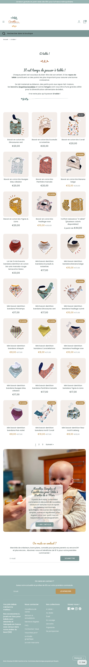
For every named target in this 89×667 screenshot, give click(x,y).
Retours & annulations (30, 616)
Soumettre (70, 558)
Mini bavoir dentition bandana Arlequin (16, 347)
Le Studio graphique (29, 637)
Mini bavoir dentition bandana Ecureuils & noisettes (44, 264)
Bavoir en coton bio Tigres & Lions (15, 220)
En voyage (50, 620)
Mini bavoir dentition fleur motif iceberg (73, 429)
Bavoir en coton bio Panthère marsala (44, 180)
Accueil (5, 39)
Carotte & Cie (22, 661)
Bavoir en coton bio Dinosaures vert (16, 140)
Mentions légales (32, 621)
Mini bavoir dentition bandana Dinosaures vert (44, 307)
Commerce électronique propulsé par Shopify (43, 661)
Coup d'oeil (16, 134)
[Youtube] (72, 608)
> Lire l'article (44, 524)
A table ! (13, 39)
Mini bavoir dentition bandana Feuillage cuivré (73, 307)
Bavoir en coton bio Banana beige (73, 180)
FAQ (26, 625)
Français (78, 658)
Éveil (48, 616)
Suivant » (50, 444)
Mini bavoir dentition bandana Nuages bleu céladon (16, 388)
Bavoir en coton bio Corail (73, 139)
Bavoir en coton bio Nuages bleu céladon (16, 180)
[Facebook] (69, 608)
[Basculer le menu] (3, 22)
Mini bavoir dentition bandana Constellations (44, 347)
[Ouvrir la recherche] (4, 33)
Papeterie (50, 627)
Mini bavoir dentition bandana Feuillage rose (73, 347)
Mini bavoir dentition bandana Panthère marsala (44, 386)
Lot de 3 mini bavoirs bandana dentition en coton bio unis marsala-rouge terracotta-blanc (15, 265)
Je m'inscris (65, 591)
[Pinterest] (80, 608)
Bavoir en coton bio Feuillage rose (44, 220)
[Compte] (79, 21)
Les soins (50, 624)
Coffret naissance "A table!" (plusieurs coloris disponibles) (73, 221)
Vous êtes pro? (31, 632)
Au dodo (49, 613)
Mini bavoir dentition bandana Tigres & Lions (73, 386)
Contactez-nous (32, 629)
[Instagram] (76, 608)
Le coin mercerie (32, 642)
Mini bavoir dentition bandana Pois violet (16, 429)
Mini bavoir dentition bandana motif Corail (44, 429)
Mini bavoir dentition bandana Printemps (16, 307)
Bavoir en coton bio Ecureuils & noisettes (44, 140)
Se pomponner (52, 631)
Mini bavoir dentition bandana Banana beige (73, 262)
